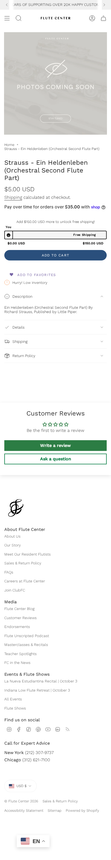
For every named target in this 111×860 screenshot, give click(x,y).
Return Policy (23, 356)
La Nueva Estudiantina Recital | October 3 (40, 681)
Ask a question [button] (55, 458)
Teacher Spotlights (20, 654)
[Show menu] (7, 18)
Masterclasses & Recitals (26, 644)
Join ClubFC (14, 590)
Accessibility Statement (23, 810)
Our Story (12, 545)
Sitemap (54, 810)
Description (22, 296)
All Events (13, 699)
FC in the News (17, 662)
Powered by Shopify (82, 810)
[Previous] (6, 4)
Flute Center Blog (19, 609)
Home (9, 145)
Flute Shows (15, 708)
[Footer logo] (15, 508)
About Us (12, 536)
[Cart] (103, 18)
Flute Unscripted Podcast (26, 636)
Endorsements (17, 626)
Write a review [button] (55, 445)
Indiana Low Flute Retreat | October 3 (37, 690)
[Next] (104, 4)
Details (18, 327)
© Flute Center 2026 (21, 801)
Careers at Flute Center (24, 581)
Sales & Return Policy (22, 563)
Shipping (13, 197)
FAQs (8, 572)
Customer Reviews (20, 618)
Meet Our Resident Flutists (27, 554)
